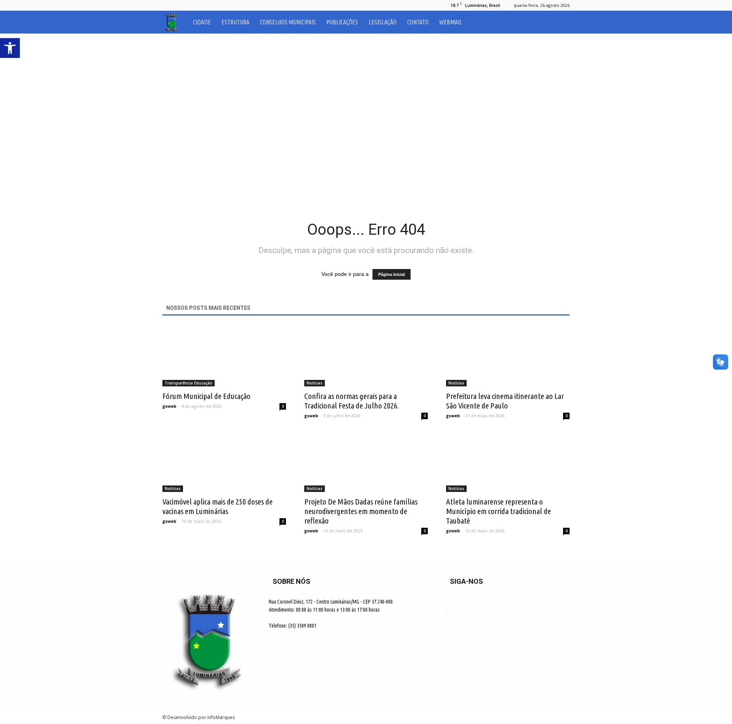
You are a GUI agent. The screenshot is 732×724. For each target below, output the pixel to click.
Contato (418, 22)
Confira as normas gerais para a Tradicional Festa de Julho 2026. (351, 400)
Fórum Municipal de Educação (206, 395)
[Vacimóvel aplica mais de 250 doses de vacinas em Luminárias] (224, 461)
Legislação (382, 22)
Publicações (342, 22)
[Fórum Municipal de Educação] (224, 355)
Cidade (202, 22)
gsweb (169, 406)
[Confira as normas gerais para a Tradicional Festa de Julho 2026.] (366, 355)
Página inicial (391, 274)
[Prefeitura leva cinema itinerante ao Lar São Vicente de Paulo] (508, 355)
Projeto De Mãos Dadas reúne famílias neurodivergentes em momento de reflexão (360, 511)
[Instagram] (180, 5)
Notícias (315, 383)
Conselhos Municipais (288, 22)
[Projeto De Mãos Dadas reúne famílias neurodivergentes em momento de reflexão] (366, 461)
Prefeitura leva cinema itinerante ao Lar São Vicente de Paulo (505, 400)
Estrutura (235, 22)
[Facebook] (168, 5)
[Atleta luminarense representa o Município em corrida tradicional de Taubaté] (508, 461)
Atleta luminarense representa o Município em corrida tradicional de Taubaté (498, 511)
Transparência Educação (188, 383)
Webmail (450, 22)
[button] (560, 22)
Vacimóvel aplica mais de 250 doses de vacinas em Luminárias (217, 506)
